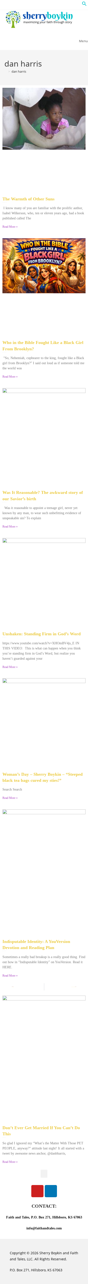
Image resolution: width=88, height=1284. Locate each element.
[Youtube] (37, 1191)
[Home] (5, 71)
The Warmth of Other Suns (28, 198)
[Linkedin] (51, 1191)
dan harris (18, 71)
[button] (84, 4)
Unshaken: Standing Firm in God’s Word (41, 633)
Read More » (10, 226)
